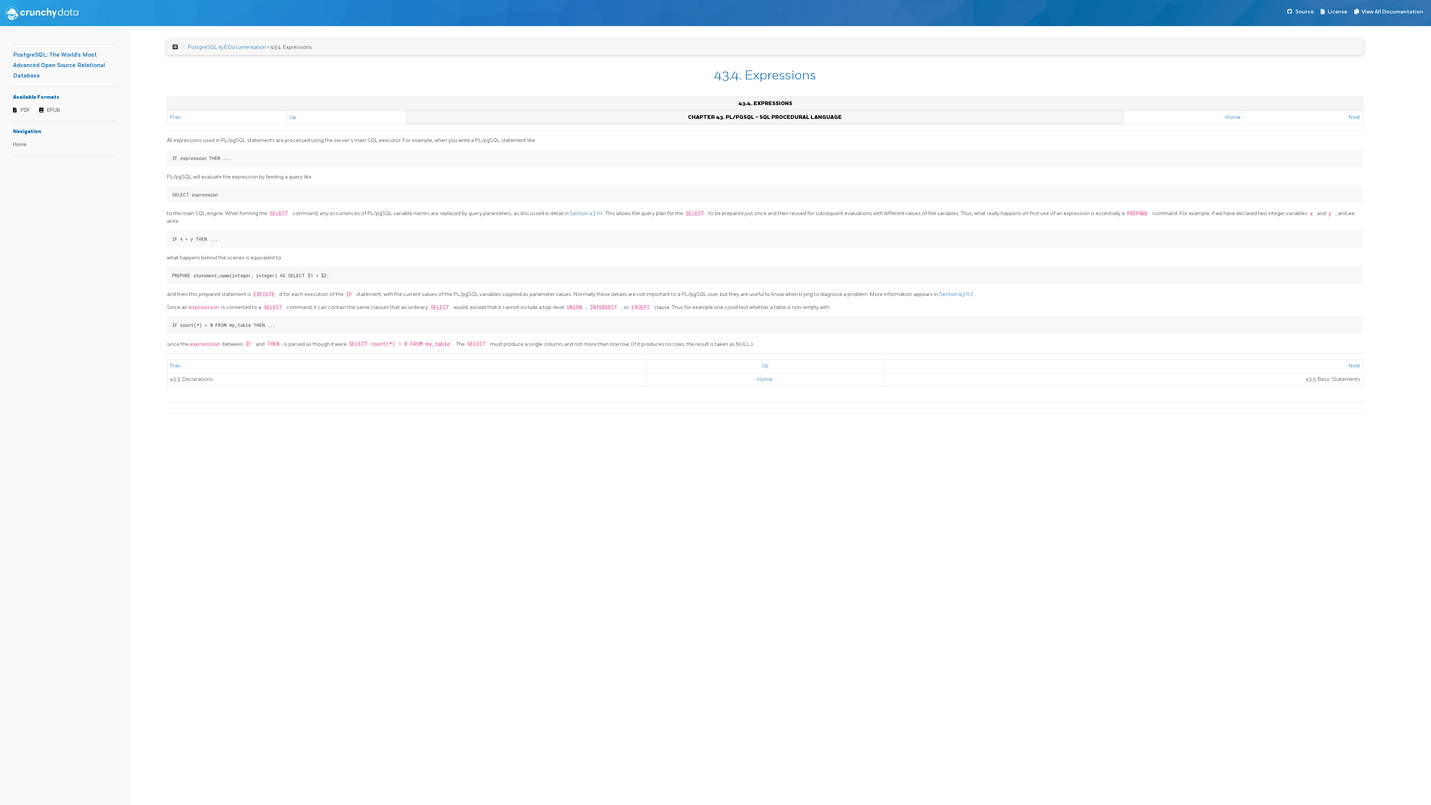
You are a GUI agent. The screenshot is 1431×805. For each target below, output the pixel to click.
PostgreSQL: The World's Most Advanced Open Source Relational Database (59, 65)
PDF (25, 110)
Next (1354, 117)
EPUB (53, 110)
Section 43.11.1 (586, 213)
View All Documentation (1392, 12)
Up (293, 117)
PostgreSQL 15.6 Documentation (227, 47)
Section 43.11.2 (956, 294)
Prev (175, 117)
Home (19, 145)
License (1337, 12)
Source (1304, 12)
